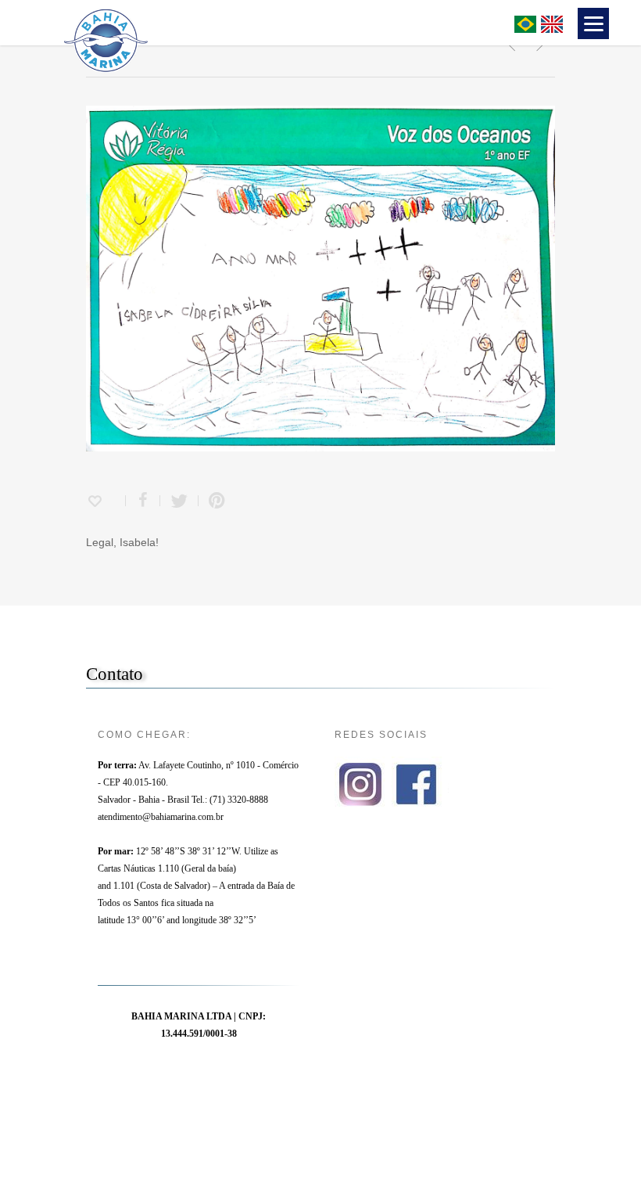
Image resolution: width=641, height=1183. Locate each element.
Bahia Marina (275, 22)
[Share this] (143, 500)
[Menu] (593, 23)
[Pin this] (213, 500)
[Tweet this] (179, 500)
